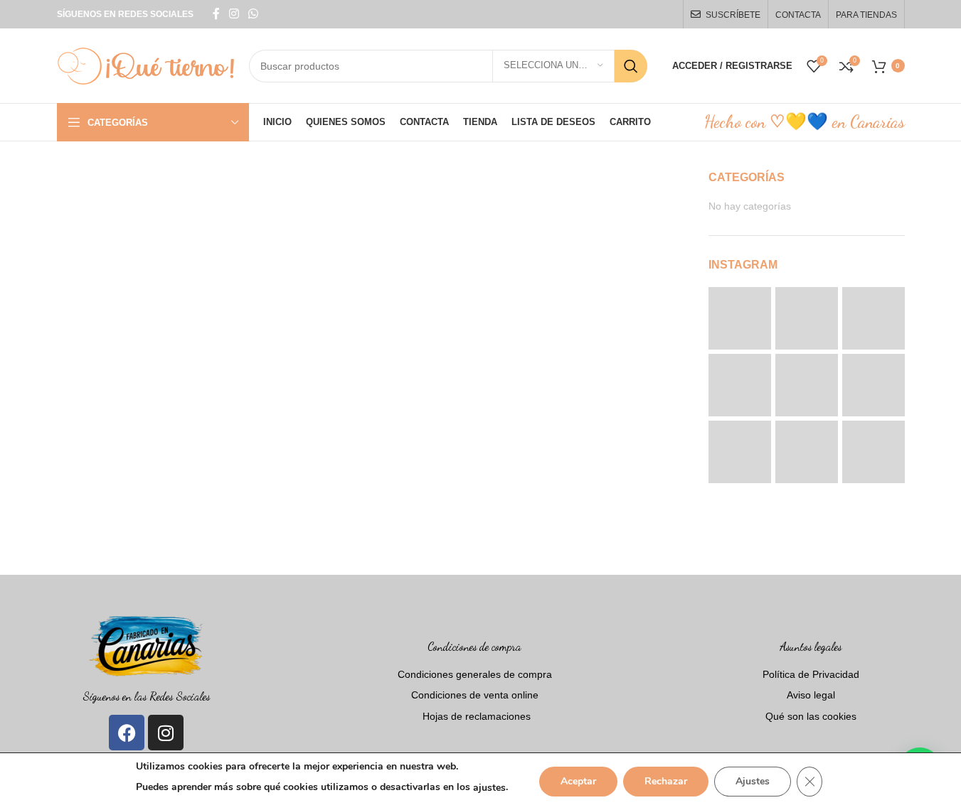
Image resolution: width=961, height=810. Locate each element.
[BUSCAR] (631, 66)
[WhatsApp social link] (253, 14)
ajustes (489, 787)
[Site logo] (146, 64)
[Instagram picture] (739, 318)
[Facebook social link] (216, 14)
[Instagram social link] (234, 14)
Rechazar (665, 781)
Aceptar (578, 781)
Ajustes (753, 781)
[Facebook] (126, 732)
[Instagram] (166, 732)
